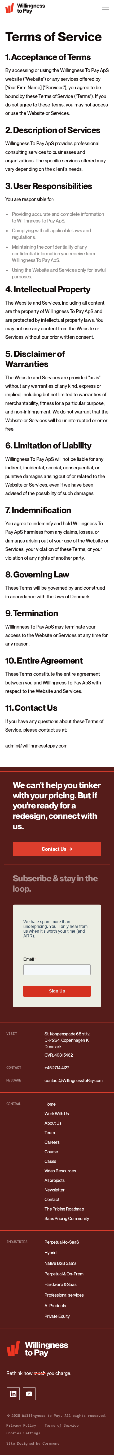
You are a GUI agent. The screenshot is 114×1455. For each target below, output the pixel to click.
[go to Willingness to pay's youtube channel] (29, 1393)
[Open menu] (102, 8)
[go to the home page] (25, 8)
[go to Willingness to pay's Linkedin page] (13, 1393)
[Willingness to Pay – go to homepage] (37, 1349)
